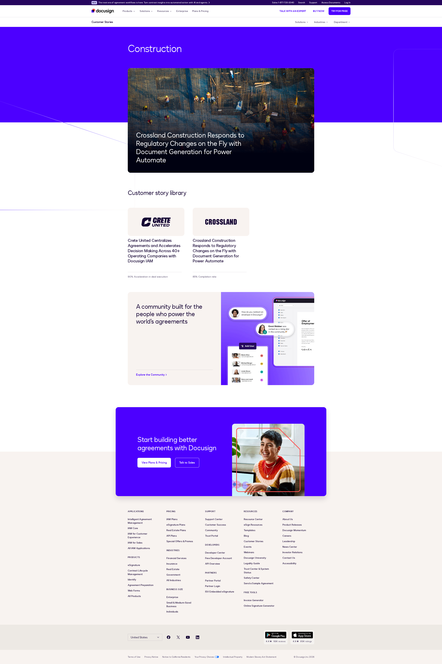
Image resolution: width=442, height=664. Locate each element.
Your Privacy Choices (204, 657)
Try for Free (339, 11)
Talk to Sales (187, 463)
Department (340, 22)
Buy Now (318, 11)
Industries (319, 22)
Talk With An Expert (293, 11)
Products (127, 11)
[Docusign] (103, 11)
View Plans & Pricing (154, 463)
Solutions (145, 11)
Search (301, 2)
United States (139, 637)
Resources (163, 11)
